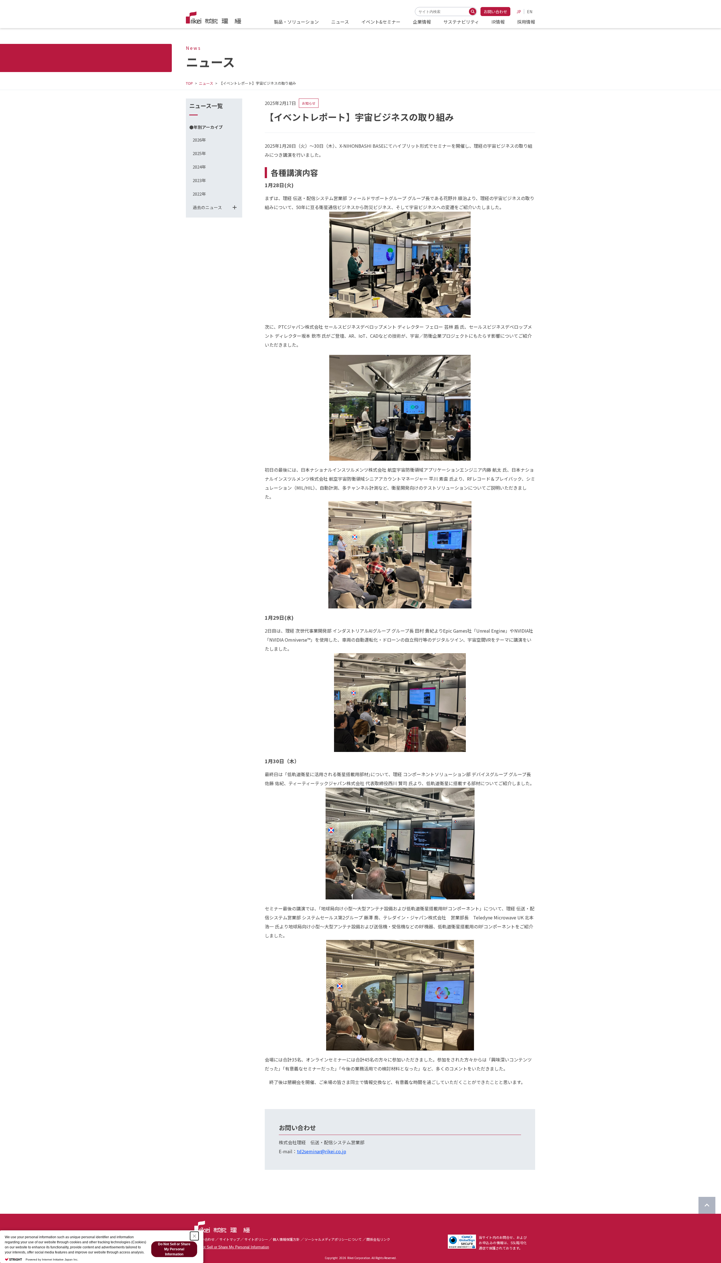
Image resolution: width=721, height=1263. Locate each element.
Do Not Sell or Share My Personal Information (231, 1247)
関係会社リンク (378, 1239)
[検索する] (472, 11)
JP (519, 11)
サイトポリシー (256, 1239)
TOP (189, 83)
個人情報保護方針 (286, 1239)
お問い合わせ (495, 11)
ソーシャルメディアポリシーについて (333, 1239)
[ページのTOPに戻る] (706, 1205)
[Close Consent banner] (194, 1236)
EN (529, 11)
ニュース (206, 83)
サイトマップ (229, 1239)
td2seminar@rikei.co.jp (321, 1151)
